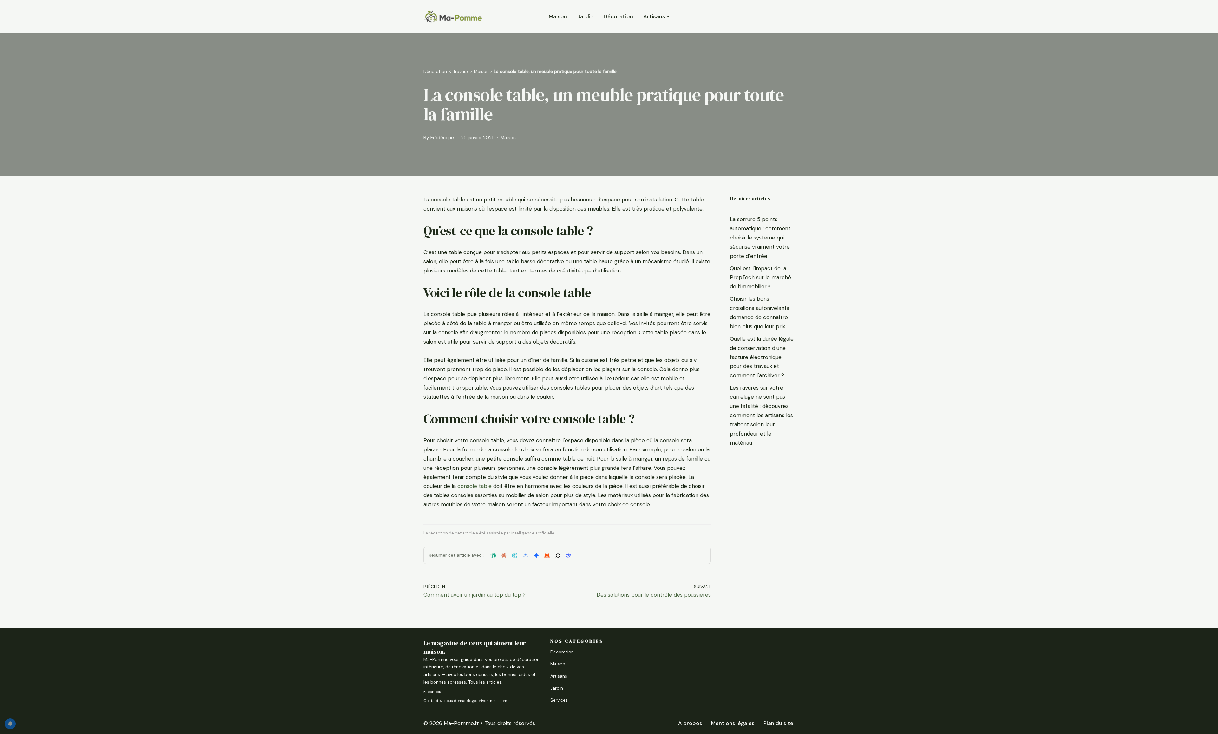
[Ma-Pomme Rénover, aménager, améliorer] (452, 16)
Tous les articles (484, 682)
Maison (558, 16)
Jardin (585, 16)
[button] (668, 16)
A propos (690, 723)
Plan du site (778, 723)
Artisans (558, 676)
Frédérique (442, 137)
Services (559, 700)
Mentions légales (733, 723)
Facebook (432, 691)
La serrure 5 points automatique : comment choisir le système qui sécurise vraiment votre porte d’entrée (760, 237)
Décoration (618, 16)
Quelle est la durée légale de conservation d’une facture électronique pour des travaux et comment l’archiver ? (762, 357)
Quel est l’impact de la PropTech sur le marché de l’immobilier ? (760, 277)
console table (474, 485)
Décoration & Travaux (446, 71)
